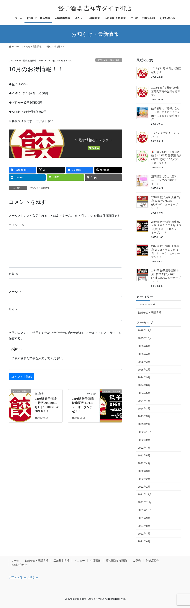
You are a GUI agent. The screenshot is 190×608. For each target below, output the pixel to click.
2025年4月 (144, 354)
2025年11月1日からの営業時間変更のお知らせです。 (165, 91)
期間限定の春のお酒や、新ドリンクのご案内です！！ (165, 180)
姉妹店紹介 (152, 560)
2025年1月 (144, 369)
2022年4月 (144, 463)
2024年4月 (144, 400)
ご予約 (137, 560)
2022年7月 (144, 447)
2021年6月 (144, 541)
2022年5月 (144, 455)
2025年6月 (144, 346)
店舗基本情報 (61, 560)
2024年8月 (144, 385)
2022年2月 (144, 478)
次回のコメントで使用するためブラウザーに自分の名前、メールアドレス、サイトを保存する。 (65, 335)
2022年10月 (145, 431)
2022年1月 (144, 486)
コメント (16, 225)
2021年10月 (145, 510)
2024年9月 (144, 377)
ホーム (15, 560)
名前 (13, 274)
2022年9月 (144, 439)
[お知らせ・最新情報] (20, 403)
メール (15, 291)
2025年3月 (144, 361)
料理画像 (95, 560)
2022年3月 (144, 471)
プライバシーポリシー (23, 577)
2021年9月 (144, 518)
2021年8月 (144, 525)
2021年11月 (144, 502)
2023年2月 (144, 424)
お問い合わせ (19, 564)
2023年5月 (144, 416)
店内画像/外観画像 (116, 560)
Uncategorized (146, 304)
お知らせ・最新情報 (108, 60)
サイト (13, 309)
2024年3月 (144, 408)
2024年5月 (144, 392)
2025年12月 (145, 330)
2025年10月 (145, 338)
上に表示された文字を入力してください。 (37, 358)
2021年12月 (145, 494)
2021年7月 (144, 533)
